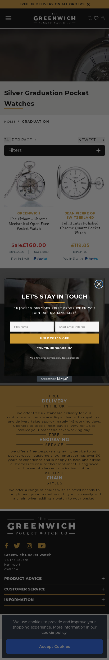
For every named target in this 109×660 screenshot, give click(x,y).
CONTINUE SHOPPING (54, 348)
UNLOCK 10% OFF (54, 338)
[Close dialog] (99, 284)
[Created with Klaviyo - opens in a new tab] (54, 379)
